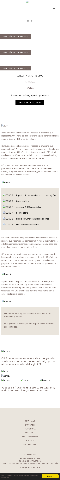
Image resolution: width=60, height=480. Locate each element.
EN (32, 21)
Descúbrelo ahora (15, 36)
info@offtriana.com (30, 467)
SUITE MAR (30, 421)
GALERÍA (30, 440)
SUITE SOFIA (30, 429)
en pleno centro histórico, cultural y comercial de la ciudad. (29, 30)
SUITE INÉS (30, 432)
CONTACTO (30, 454)
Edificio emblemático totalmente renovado (28, 26)
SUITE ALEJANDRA (30, 436)
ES (28, 21)
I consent (50, 476)
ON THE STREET (30, 444)
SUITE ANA (30, 425)
